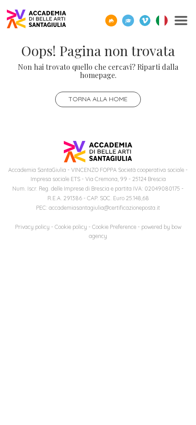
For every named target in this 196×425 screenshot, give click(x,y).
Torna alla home (98, 99)
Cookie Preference (114, 226)
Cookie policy (71, 226)
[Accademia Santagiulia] (36, 21)
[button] (111, 20)
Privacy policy (32, 226)
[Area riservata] (128, 20)
